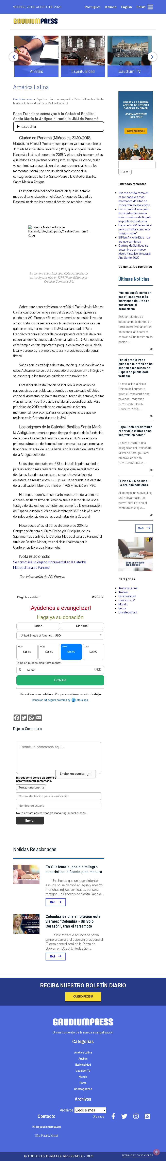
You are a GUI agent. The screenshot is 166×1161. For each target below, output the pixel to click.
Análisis (123, 592)
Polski (141, 7)
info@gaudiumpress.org (46, 1127)
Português (93, 7)
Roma (122, 608)
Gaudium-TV (126, 600)
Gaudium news (23, 99)
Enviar (30, 820)
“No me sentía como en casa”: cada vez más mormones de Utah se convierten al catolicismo (134, 199)
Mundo (122, 604)
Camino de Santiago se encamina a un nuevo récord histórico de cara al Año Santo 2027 (134, 252)
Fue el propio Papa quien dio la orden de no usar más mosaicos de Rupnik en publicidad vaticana (134, 215)
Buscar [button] (125, 172)
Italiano (111, 7)
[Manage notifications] (156, 1152)
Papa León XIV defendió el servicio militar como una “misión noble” (135, 229)
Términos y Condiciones (137, 1155)
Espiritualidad (127, 596)
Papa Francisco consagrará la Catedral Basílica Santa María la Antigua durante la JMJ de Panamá (56, 116)
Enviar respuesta (72, 774)
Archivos (66, 1110)
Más (53, 902)
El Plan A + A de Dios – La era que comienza (134, 239)
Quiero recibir (83, 996)
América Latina (31, 87)
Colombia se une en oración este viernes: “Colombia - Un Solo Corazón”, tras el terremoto (73, 921)
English (126, 7)
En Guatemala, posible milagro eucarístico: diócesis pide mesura (74, 869)
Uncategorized (127, 612)
